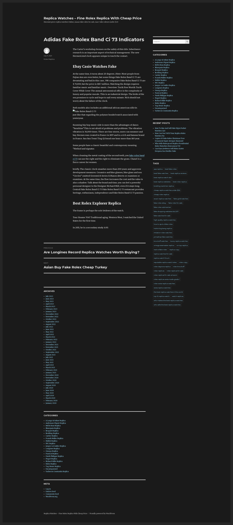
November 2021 (52, 347)
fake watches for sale (162, 216)
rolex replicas (159, 271)
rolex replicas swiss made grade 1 (167, 279)
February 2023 (51, 309)
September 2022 (52, 322)
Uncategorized (52, 469)
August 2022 (51, 324)
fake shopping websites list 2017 (166, 211)
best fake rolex (171, 169)
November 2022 (52, 317)
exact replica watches (162, 199)
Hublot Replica (51, 441)
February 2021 (51, 370)
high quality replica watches (165, 220)
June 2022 (50, 329)
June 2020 (50, 390)
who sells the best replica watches (167, 305)
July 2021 (49, 357)
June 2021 (49, 360)
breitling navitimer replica (164, 186)
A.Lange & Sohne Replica (56, 421)
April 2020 (50, 396)
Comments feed (52, 494)
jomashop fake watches (163, 237)
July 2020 (49, 388)
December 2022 (52, 314)
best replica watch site (162, 177)
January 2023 (51, 312)
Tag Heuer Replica (53, 466)
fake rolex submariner (162, 207)
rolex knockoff (178, 267)
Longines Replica (53, 449)
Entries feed (51, 491)
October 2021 (51, 350)
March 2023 (50, 306)
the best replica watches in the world (168, 292)
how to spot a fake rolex (163, 224)
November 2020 (52, 378)
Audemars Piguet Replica (56, 423)
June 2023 (50, 299)
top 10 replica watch (162, 296)
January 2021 (51, 373)
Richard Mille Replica (54, 461)
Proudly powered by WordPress (102, 514)
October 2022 (51, 319)
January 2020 (51, 403)
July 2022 (49, 327)
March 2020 (50, 398)
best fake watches (161, 173)
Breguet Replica (52, 431)
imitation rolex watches (163, 233)
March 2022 (50, 337)
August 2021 (50, 355)
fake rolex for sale (175, 203)
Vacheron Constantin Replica (57, 471)
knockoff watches (161, 241)
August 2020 (51, 385)
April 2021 (50, 365)
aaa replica (158, 169)
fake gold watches (181, 199)
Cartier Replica (52, 436)
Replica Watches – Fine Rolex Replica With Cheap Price (93, 18)
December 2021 (52, 345)
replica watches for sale (163, 254)
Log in (48, 489)
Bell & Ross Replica (53, 426)
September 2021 (52, 352)
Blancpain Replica (53, 428)
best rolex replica (180, 182)
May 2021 (49, 362)
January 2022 (51, 342)
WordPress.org (52, 497)
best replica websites (162, 182)
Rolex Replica (49, 59)
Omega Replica (52, 451)
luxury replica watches (179, 241)
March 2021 (50, 368)
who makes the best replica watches (168, 300)
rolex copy (183, 262)
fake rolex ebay (160, 203)
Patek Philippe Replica (55, 456)
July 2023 (49, 296)
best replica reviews (178, 173)
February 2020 (51, 401)
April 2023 (50, 304)
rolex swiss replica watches (164, 283)
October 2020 (51, 380)
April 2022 (50, 334)
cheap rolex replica (161, 194)
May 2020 (50, 393)
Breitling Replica (52, 433)
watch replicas (177, 296)
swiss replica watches (162, 288)
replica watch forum (162, 258)
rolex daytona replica (162, 267)
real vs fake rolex (160, 250)
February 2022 (51, 340)
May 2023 (50, 301)
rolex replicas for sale (175, 271)
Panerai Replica (52, 454)
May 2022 (50, 332)
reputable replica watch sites (165, 262)
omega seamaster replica (164, 245)
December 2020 (52, 375)
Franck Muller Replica (54, 438)
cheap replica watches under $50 (167, 190)
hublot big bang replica (163, 228)
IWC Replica (50, 443)
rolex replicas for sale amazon (165, 275)
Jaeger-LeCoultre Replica (56, 446)
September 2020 (52, 383)
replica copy (174, 250)
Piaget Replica (51, 459)
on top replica (182, 245)
